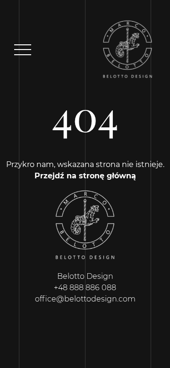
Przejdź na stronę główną (85, 175)
